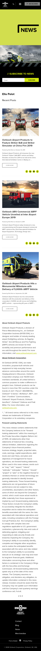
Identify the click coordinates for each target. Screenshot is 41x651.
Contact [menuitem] (18, 621)
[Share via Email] (33, 171)
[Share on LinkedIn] (30, 171)
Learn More (10, 165)
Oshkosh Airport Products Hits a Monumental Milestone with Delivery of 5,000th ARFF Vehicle (20, 286)
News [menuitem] (17, 629)
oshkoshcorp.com (9, 407)
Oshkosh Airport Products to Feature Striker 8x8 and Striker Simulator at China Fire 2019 (18, 142)
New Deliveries (33, 4)
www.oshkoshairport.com (26, 353)
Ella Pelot (11, 150)
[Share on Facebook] (26, 171)
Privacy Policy (26, 641)
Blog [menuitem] (17, 625)
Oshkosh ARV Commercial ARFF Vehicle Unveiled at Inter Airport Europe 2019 (19, 214)
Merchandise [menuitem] (20, 633)
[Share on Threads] (37, 171)
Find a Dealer (13, 641)
